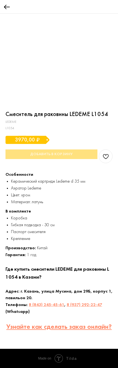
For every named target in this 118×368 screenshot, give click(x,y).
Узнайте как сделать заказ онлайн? (59, 327)
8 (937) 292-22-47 (84, 305)
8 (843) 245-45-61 (46, 305)
